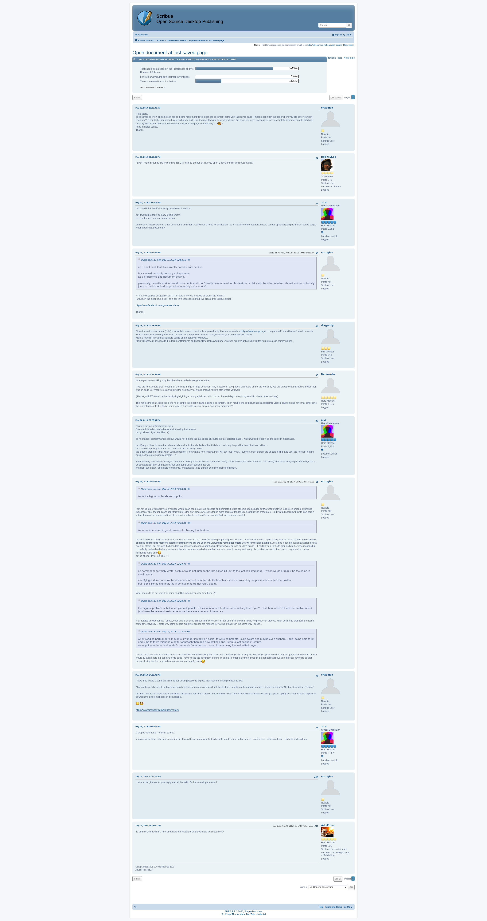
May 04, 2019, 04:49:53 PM (147, 727)
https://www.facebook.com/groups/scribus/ (157, 305)
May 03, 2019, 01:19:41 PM (147, 157)
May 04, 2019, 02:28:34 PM (147, 420)
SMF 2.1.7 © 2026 (234, 911)
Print (137, 97)
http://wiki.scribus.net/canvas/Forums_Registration (330, 45)
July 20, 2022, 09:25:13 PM (148, 826)
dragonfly (327, 325)
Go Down (336, 97)
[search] (349, 25)
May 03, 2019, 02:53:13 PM (147, 203)
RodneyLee (328, 156)
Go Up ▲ (348, 907)
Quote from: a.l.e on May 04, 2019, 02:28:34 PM (165, 489)
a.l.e (323, 202)
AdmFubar (328, 825)
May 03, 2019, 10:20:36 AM (147, 108)
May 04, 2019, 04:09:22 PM (147, 482)
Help (321, 907)
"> (135, 907)
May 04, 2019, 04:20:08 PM (147, 675)
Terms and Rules (333, 907)
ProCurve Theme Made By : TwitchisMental (243, 914)
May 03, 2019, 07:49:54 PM (147, 374)
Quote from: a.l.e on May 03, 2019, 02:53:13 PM (165, 260)
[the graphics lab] (323, 232)
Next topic (349, 58)
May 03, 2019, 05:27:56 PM (147, 253)
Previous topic (334, 58)
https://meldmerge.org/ (253, 331)
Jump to (303, 887)
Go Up (338, 878)
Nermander (328, 374)
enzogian (327, 107)
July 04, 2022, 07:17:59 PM (148, 776)
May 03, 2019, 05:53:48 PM (147, 325)
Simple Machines (253, 911)
